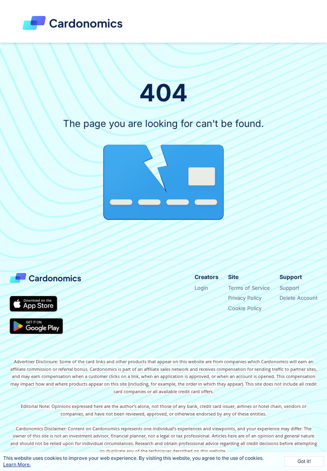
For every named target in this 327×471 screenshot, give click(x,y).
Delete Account (298, 298)
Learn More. (17, 464)
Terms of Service (249, 288)
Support (289, 288)
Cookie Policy (245, 308)
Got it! (304, 461)
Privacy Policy (245, 298)
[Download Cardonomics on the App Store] (33, 304)
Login (201, 288)
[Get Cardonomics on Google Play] (36, 326)
